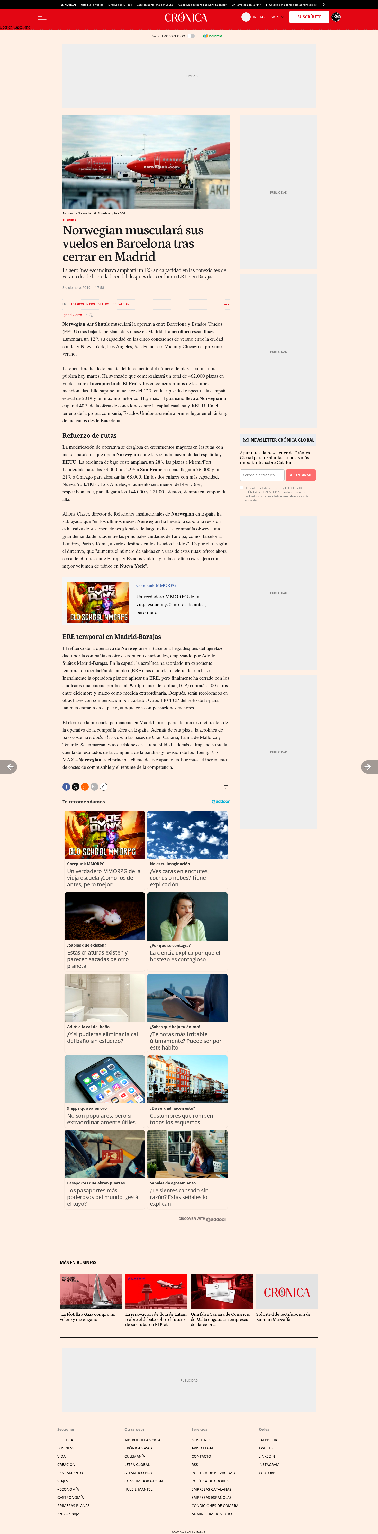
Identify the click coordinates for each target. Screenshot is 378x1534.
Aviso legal (203, 1448)
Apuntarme (300, 475)
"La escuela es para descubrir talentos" (202, 4)
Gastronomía (70, 1497)
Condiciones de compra (215, 1505)
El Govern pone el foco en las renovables (291, 4)
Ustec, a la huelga (92, 4)
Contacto (201, 1456)
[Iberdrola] (212, 36)
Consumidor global (144, 1481)
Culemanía (134, 1456)
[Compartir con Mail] (94, 787)
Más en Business (78, 1262)
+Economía (68, 1489)
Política (65, 1439)
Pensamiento (70, 1472)
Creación (66, 1464)
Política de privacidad (213, 1472)
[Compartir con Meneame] (85, 787)
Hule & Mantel (138, 1489)
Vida (61, 1456)
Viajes (62, 1481)
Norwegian (121, 304)
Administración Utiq (212, 1513)
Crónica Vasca (138, 1448)
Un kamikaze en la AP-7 (246, 4)
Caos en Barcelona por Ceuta (155, 4)
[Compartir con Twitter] (75, 787)
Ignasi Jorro (72, 315)
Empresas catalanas (211, 1489)
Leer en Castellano (15, 27)
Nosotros (201, 1439)
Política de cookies (210, 1481)
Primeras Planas (73, 1505)
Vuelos (103, 304)
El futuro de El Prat (120, 4)
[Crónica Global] (189, 17)
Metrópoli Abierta (142, 1439)
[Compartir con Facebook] (66, 787)
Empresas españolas (212, 1497)
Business (69, 220)
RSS (195, 1464)
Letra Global (137, 1464)
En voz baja (68, 1513)
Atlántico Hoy (138, 1472)
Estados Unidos (83, 304)
